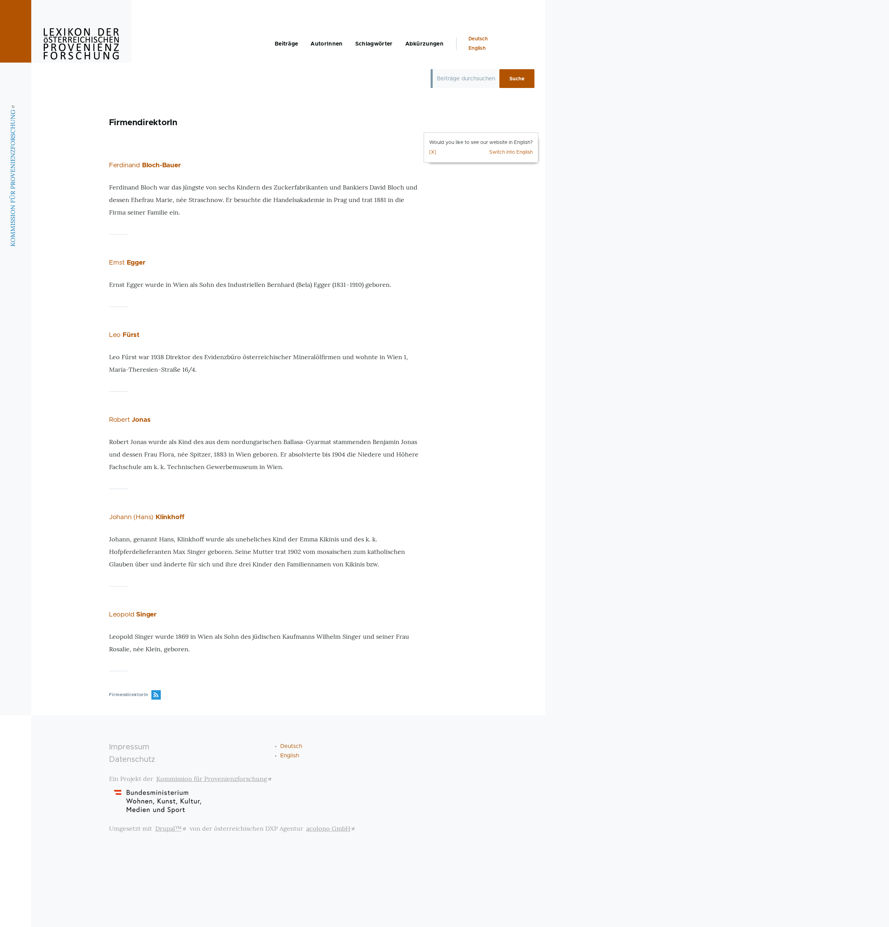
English (476, 48)
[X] (432, 152)
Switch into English (511, 152)
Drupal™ (168, 828)
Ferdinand (145, 165)
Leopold (133, 614)
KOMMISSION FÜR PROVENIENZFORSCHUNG (13, 178)
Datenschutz (132, 760)
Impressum (129, 747)
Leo (124, 335)
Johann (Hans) (146, 517)
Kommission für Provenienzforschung (211, 779)
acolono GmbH (328, 828)
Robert (130, 420)
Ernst (127, 262)
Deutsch (478, 39)
